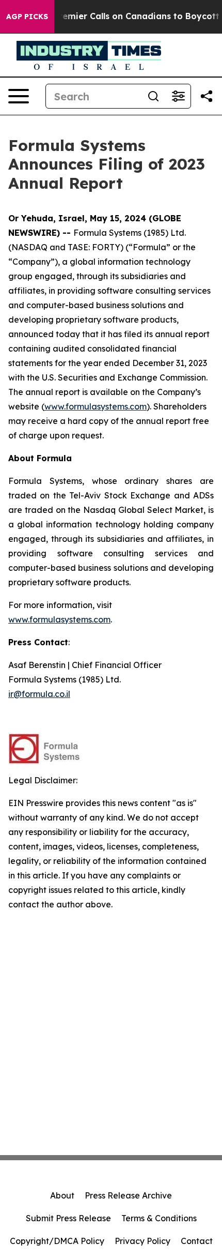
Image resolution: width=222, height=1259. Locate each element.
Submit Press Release (68, 1218)
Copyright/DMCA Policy (57, 1241)
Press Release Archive (128, 1195)
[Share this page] (206, 96)
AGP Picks (27, 16)
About (62, 1195)
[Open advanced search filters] (178, 96)
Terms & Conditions (159, 1218)
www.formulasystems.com (95, 406)
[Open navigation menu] (18, 96)
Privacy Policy (142, 1241)
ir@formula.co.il (39, 694)
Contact (197, 1241)
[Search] (153, 96)
